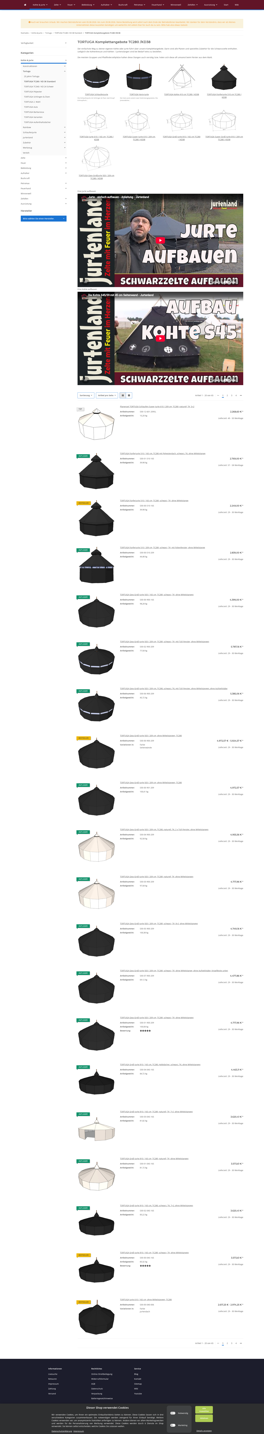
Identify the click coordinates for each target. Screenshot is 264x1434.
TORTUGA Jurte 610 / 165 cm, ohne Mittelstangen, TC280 (146, 1299)
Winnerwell (26, 193)
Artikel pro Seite (105, 395)
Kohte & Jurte (27, 60)
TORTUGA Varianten (33, 117)
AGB (93, 1384)
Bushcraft (25, 178)
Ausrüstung (26, 203)
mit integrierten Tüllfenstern (183, 759)
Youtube (138, 1393)
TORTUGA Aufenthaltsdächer (37, 122)
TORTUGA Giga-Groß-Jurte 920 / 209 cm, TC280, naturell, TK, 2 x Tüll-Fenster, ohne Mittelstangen (164, 829)
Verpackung (96, 1393)
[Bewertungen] (145, 1030)
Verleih (26, 152)
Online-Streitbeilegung (101, 1374)
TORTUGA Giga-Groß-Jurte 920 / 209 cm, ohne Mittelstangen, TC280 (151, 735)
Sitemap (138, 1384)
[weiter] (240, 395)
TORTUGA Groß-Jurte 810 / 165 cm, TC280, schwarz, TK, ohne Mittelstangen (154, 1252)
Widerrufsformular (100, 1379)
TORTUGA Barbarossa (34, 112)
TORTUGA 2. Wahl (32, 102)
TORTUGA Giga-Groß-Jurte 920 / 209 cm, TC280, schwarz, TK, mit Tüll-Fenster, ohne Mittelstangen (164, 641)
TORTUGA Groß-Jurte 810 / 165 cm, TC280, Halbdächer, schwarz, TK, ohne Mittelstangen (160, 1064)
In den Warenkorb (224, 435)
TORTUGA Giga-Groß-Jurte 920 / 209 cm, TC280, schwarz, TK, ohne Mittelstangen (157, 1017)
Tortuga (26, 71)
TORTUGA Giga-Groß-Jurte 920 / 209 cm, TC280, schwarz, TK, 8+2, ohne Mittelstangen (159, 923)
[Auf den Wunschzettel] (111, 410)
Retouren (52, 1379)
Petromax (25, 183)
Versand (52, 1393)
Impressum (53, 1384)
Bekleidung (26, 168)
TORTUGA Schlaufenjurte (96, 94)
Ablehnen (204, 1418)
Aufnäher (25, 173)
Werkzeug (27, 147)
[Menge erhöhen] (241, 427)
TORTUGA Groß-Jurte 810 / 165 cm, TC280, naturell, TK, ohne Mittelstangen (154, 1158)
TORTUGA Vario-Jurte (139, 94)
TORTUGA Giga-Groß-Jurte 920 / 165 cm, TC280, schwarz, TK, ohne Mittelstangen (157, 594)
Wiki (237, 4)
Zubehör (27, 142)
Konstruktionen (30, 66)
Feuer (23, 163)
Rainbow (27, 127)
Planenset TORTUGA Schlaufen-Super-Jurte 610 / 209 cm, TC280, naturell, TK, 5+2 (157, 406)
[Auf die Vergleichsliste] (104, 410)
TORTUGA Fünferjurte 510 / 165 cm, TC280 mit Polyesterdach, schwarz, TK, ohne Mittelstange (162, 453)
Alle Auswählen (204, 1409)
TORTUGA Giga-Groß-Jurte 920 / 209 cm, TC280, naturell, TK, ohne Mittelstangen (156, 876)
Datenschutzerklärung (62, 1431)
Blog (136, 1374)
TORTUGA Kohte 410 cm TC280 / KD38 (181, 94)
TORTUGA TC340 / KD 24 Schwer (39, 86)
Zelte (23, 158)
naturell (169, 748)
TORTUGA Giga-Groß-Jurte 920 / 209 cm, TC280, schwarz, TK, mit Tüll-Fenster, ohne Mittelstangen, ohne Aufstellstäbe (173, 688)
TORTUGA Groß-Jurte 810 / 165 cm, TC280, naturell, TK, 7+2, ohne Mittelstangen (156, 1111)
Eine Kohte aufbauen (87, 289)
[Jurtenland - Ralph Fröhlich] (25, 5)
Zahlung (52, 1388)
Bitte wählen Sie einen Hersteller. (38, 218)
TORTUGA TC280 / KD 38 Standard (40, 81)
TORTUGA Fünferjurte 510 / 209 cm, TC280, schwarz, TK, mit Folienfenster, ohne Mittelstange (162, 547)
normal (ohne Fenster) (176, 764)
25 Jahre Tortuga (31, 76)
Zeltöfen (24, 198)
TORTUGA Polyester (33, 91)
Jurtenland (28, 137)
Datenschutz (97, 1388)
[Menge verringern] (207, 427)
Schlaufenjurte (30, 132)
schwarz (169, 744)
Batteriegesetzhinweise (102, 1398)
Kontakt (137, 1379)
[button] (123, 395)
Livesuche (52, 1374)
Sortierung (85, 395)
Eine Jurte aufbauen (87, 191)
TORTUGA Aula (31, 107)
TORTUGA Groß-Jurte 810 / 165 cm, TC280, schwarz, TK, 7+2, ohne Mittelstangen (156, 1205)
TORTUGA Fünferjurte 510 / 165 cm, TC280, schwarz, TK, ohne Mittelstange (154, 500)
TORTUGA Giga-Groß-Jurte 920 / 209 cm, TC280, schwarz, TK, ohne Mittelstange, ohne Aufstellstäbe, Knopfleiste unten (174, 970)
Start (226, 4)
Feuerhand (26, 188)
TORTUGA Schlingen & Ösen (37, 96)
